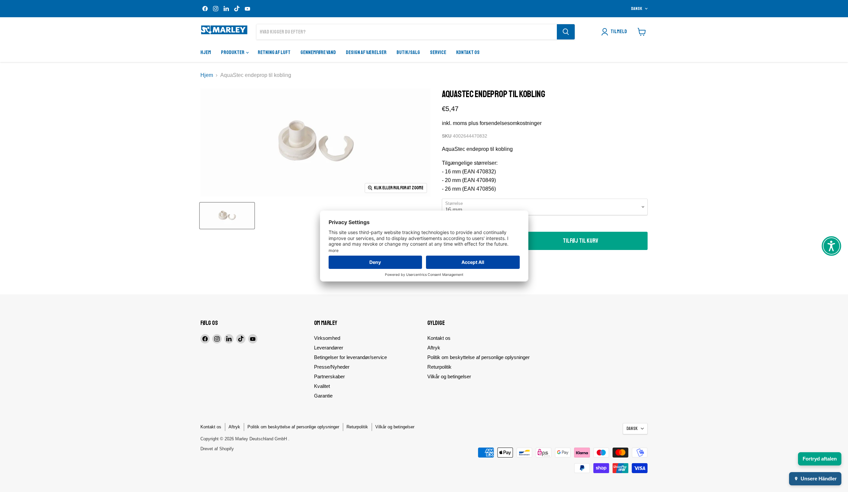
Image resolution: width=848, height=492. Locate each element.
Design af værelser (366, 52)
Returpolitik (439, 367)
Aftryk (433, 347)
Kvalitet (322, 386)
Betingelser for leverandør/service (350, 357)
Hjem (205, 52)
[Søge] (566, 31)
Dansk (636, 8)
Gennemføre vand (318, 52)
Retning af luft (274, 52)
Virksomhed (327, 338)
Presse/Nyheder (331, 367)
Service (438, 52)
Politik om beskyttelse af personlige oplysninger (478, 357)
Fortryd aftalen (820, 458)
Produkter (233, 52)
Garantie (323, 396)
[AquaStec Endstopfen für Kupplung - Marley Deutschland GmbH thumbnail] (227, 216)
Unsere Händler (819, 478)
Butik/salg (408, 52)
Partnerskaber (329, 376)
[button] (831, 246)
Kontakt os (468, 52)
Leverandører (328, 347)
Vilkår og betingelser (449, 376)
